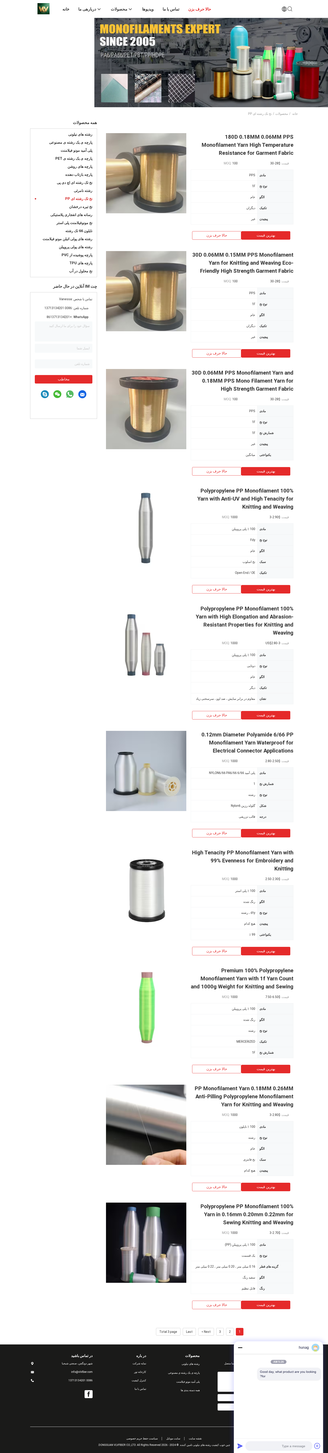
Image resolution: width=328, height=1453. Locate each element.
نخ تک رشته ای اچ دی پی (74, 182)
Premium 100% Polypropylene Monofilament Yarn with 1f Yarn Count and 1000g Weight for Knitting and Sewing (242, 978)
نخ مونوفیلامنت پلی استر (74, 223)
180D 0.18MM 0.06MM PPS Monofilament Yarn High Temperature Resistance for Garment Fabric (247, 145)
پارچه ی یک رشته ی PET (73, 158)
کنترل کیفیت (139, 1380)
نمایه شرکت (139, 1363)
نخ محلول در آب (80, 271)
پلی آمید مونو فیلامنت (76, 150)
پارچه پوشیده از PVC (77, 255)
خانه (295, 113)
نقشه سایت (195, 1438)
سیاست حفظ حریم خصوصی (142, 1438)
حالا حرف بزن (216, 235)
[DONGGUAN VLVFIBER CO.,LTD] (43, 8)
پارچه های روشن (80, 166)
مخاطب (64, 379)
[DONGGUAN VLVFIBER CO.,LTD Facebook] (89, 1394)
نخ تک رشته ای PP (78, 199)
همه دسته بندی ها (190, 1390)
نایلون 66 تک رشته (78, 231)
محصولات (281, 113)
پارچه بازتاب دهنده (78, 174)
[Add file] (317, 1446)
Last (189, 1331)
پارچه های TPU (80, 263)
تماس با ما (140, 1388)
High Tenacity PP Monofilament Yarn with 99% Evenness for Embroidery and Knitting (242, 860)
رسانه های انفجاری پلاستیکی (71, 215)
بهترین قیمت (266, 235)
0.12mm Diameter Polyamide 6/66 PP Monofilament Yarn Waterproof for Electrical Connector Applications (247, 743)
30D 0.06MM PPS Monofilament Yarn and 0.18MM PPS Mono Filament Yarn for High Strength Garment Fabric (242, 381)
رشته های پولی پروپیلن (75, 247)
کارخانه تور (140, 1371)
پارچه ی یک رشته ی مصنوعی (70, 142)
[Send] (240, 1446)
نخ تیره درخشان (80, 207)
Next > (206, 1331)
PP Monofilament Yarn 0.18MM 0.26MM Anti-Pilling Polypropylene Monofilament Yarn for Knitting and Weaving (244, 1096)
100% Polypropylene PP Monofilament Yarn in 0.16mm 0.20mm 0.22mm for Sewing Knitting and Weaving (246, 1214)
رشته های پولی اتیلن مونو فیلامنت (67, 239)
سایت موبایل (173, 1438)
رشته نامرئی (83, 191)
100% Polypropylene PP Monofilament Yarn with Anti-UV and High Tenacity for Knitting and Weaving (245, 499)
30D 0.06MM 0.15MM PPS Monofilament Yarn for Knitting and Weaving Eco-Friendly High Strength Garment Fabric (242, 263)
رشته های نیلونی (80, 134)
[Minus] (240, 1347)
